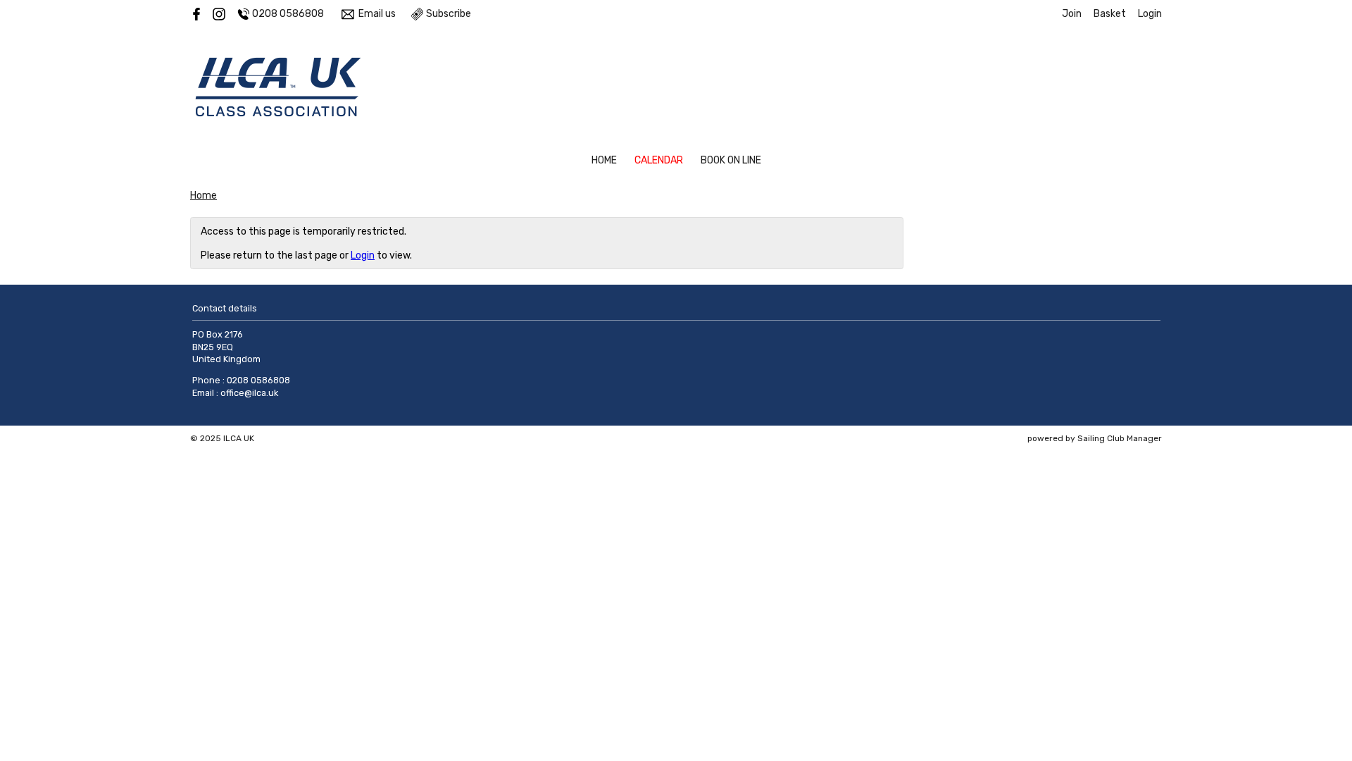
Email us (377, 14)
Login (1150, 14)
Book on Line (731, 160)
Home (604, 160)
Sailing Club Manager (1119, 438)
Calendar (658, 160)
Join (1072, 14)
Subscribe (448, 14)
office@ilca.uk (249, 393)
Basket (1110, 14)
